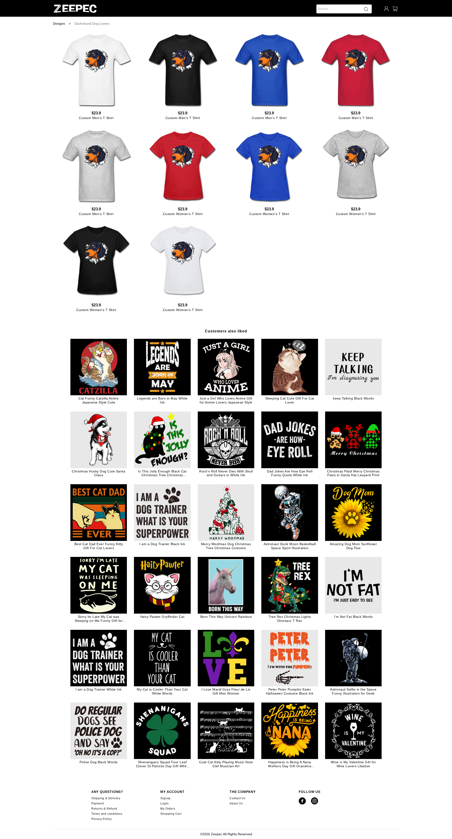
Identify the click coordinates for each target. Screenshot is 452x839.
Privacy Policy (101, 819)
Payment (97, 803)
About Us (236, 803)
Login (164, 803)
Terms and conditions (106, 813)
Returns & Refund (104, 808)
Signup (165, 798)
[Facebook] (302, 803)
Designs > (62, 23)
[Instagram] (314, 803)
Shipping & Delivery (105, 798)
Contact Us (238, 798)
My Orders (167, 808)
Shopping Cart (170, 813)
